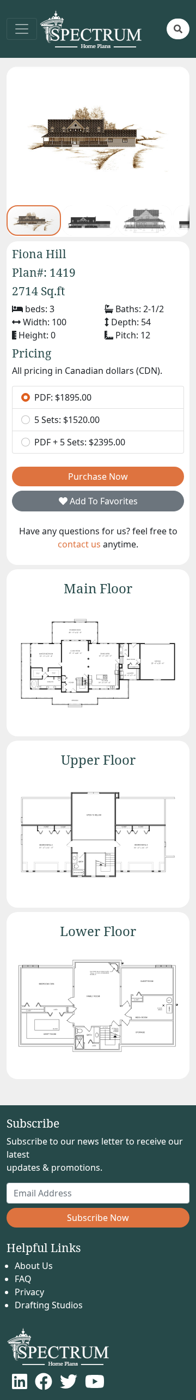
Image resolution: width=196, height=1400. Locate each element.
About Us (34, 1266)
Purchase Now (98, 476)
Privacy (29, 1292)
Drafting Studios (49, 1305)
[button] (178, 29)
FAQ (23, 1279)
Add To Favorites (103, 501)
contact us (79, 544)
